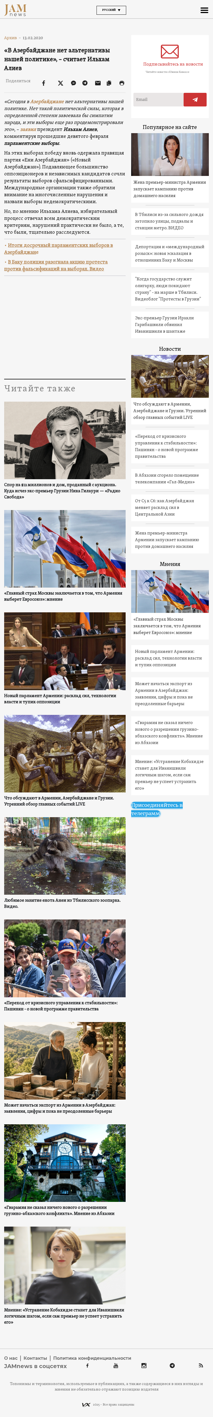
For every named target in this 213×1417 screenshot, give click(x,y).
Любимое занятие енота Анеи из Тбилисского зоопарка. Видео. (62, 903)
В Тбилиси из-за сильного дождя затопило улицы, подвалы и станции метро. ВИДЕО (169, 221)
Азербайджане (47, 102)
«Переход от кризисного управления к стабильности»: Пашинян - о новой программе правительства (61, 1006)
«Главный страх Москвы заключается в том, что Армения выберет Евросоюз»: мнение (63, 596)
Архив (12, 37)
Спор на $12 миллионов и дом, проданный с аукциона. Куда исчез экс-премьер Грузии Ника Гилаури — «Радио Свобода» (62, 491)
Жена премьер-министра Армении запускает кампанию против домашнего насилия (169, 189)
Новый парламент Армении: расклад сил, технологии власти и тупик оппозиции (60, 699)
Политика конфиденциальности (92, 1358)
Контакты (35, 1358)
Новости (170, 349)
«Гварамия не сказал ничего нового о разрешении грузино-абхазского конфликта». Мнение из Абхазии (59, 1211)
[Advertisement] (64, 326)
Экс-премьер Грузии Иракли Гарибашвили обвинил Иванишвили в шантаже (164, 324)
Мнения (170, 564)
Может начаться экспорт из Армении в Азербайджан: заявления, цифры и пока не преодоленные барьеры (59, 1108)
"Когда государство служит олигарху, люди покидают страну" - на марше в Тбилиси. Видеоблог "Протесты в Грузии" (168, 289)
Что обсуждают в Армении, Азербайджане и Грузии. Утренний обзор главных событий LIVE (59, 801)
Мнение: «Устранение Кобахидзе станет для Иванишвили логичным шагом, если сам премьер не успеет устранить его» (64, 1316)
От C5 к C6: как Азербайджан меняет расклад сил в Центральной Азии (164, 507)
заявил (28, 129)
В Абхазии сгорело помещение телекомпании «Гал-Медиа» (167, 479)
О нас (10, 1358)
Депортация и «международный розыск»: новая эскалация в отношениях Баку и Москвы (169, 253)
